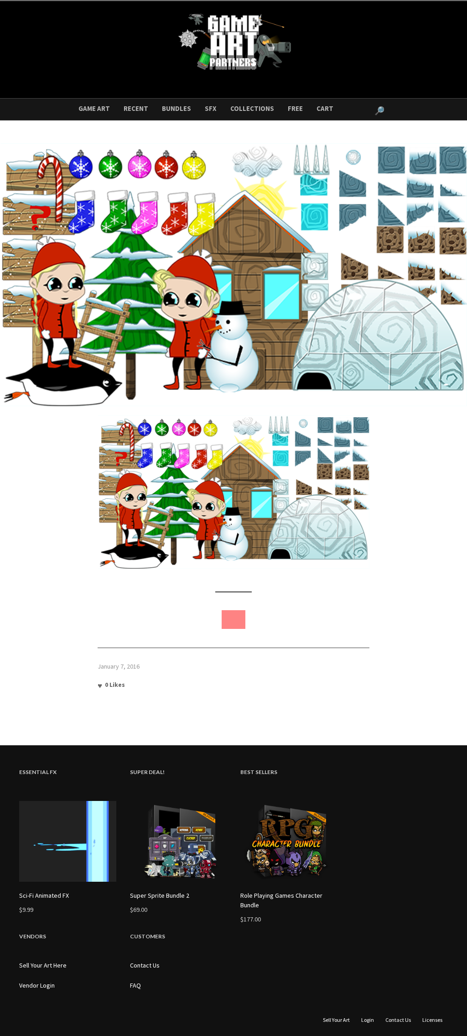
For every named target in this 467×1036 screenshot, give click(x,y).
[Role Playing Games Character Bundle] (288, 841)
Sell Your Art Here (43, 965)
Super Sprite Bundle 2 (159, 895)
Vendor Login (37, 985)
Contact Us (145, 965)
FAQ (135, 985)
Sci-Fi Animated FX (44, 895)
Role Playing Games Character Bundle (281, 900)
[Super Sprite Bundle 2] (178, 841)
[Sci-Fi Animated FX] (67, 841)
